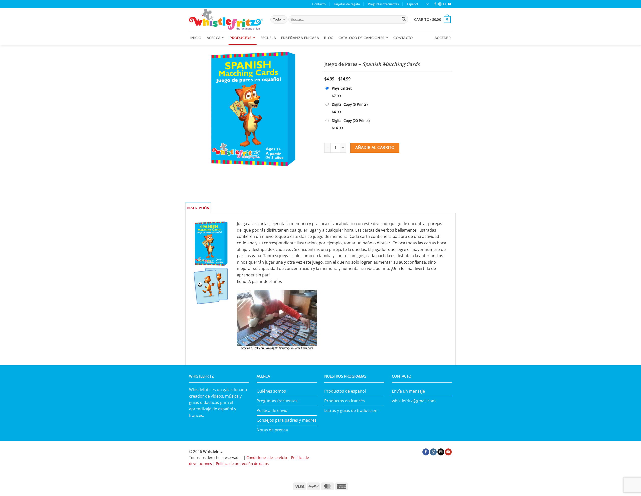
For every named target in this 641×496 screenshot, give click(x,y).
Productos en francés (344, 401)
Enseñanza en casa (300, 38)
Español (412, 4)
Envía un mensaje (408, 391)
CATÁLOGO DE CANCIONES (362, 38)
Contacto (319, 4)
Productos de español (345, 391)
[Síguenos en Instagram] (439, 4)
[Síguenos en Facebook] (435, 4)
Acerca (214, 38)
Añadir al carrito (375, 147)
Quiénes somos (271, 391)
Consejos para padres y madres (286, 420)
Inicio (196, 38)
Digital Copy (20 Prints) (351, 120)
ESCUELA (268, 38)
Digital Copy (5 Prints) (350, 104)
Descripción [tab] (198, 208)
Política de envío (272, 410)
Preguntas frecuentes (383, 4)
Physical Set (342, 88)
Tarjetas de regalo (347, 4)
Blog (328, 38)
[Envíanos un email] (444, 4)
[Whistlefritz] (226, 19)
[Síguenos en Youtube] (449, 4)
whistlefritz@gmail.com (414, 401)
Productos (240, 38)
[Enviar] (403, 19)
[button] (432, 20)
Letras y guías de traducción (350, 410)
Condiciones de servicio (266, 457)
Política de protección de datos (242, 463)
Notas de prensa (272, 430)
